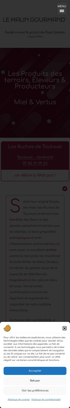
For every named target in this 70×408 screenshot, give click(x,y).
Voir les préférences (35, 390)
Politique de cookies (19, 399)
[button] (64, 328)
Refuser (35, 380)
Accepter (35, 370)
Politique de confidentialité (45, 399)
